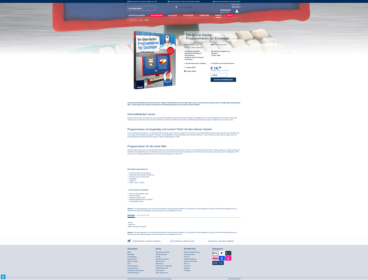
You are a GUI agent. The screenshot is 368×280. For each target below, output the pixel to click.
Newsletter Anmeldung (162, 252)
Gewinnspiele (160, 270)
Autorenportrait (143, 215)
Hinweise (131, 215)
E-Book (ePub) (191, 71)
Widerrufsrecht (160, 261)
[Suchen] (153, 8)
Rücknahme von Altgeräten (164, 266)
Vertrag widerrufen (161, 254)
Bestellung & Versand (162, 259)
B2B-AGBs (130, 254)
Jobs (128, 263)
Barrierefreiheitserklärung (191, 252)
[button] (3, 277)
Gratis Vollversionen (162, 273)
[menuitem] (136, 15)
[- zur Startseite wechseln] (184, 8)
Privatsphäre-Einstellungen (135, 270)
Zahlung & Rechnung (190, 261)
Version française (132, 261)
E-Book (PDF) (191, 67)
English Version (132, 259)
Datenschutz (159, 263)
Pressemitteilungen (133, 273)
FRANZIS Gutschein (162, 268)
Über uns (187, 257)
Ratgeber (187, 268)
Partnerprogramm (132, 266)
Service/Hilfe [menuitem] (235, 4)
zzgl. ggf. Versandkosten (222, 70)
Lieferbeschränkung (190, 259)
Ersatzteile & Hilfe (189, 254)
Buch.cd (186, 263)
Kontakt (158, 257)
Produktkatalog (132, 257)
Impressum (187, 266)
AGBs (129, 252)
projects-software (132, 268)
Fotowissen (187, 270)
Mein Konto (236, 7)
